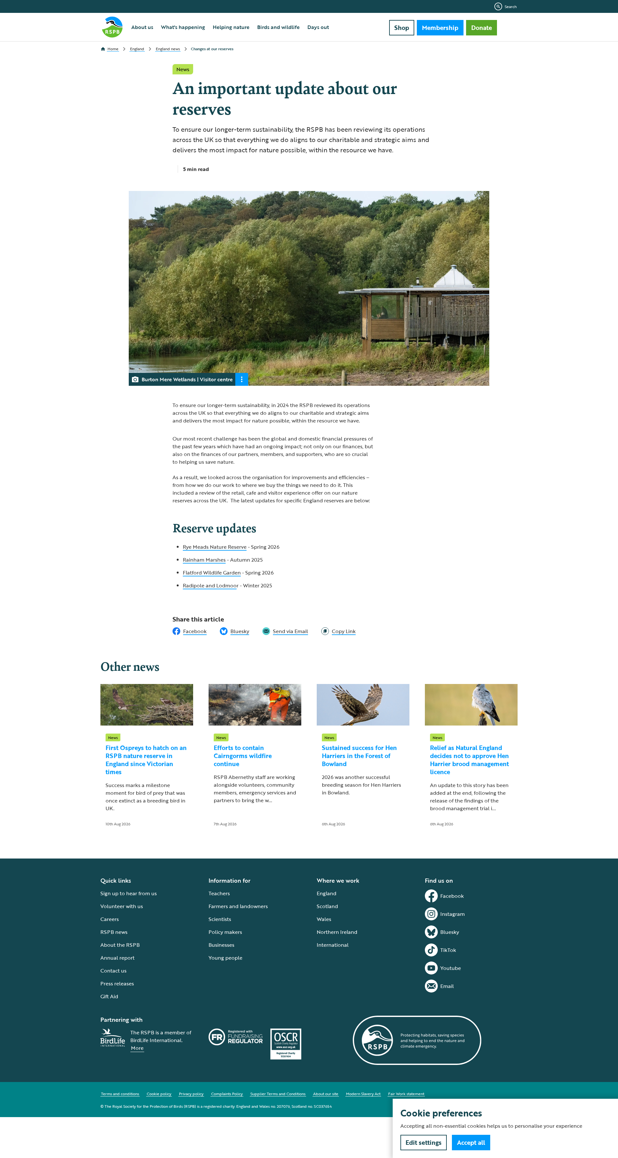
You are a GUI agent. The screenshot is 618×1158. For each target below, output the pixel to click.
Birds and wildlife (278, 27)
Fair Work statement (406, 1093)
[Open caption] (241, 379)
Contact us (113, 970)
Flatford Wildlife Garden (212, 572)
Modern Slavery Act (363, 1093)
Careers (109, 919)
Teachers (219, 893)
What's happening (183, 27)
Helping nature (231, 27)
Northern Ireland (337, 932)
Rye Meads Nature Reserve (215, 547)
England (326, 893)
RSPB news (113, 932)
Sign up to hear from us (128, 893)
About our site (325, 1093)
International (333, 945)
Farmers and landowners (238, 906)
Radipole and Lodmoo (210, 585)
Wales (324, 919)
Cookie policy (159, 1093)
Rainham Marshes (204, 560)
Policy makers (225, 932)
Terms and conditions (120, 1093)
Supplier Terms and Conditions (277, 1093)
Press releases (117, 983)
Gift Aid (109, 996)
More (137, 1048)
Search (511, 6)
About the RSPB (120, 945)
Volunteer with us (121, 906)
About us (142, 27)
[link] (338, 631)
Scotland (327, 906)
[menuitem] (142, 27)
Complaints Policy (227, 1093)
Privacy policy (191, 1093)
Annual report (117, 958)
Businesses (221, 945)
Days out (318, 27)
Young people (225, 958)
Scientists (220, 919)
